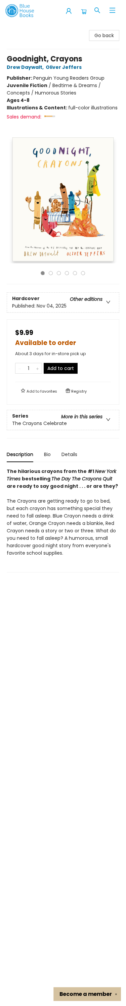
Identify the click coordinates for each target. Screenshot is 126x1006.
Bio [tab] (47, 454)
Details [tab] (69, 454)
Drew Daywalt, (26, 67)
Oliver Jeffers (64, 67)
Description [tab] (20, 454)
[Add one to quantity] (37, 368)
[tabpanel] (63, 520)
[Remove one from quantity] (19, 368)
